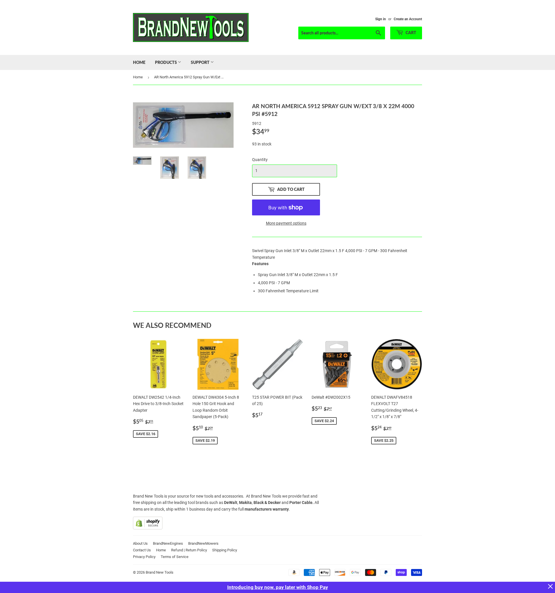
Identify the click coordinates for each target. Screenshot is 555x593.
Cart (410, 32)
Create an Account (408, 19)
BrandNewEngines (168, 543)
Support (200, 62)
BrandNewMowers (203, 543)
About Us (140, 543)
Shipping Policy (224, 550)
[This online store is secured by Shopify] (147, 528)
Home (139, 62)
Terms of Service (174, 557)
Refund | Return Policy (189, 550)
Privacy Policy (144, 557)
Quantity (260, 159)
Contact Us (142, 550)
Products (166, 62)
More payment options (286, 223)
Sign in (380, 19)
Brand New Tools (159, 572)
